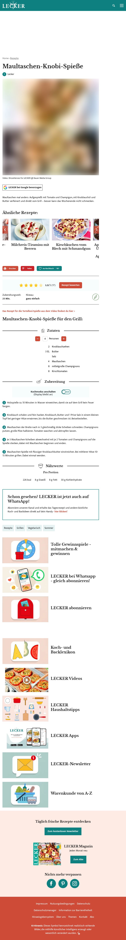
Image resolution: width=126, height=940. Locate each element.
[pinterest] (63, 883)
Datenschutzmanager (45, 910)
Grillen (20, 528)
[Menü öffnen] (122, 5)
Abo (92, 917)
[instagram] (74, 883)
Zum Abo (78, 859)
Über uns (61, 917)
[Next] (96, 230)
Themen (72, 917)
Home (5, 58)
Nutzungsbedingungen (62, 904)
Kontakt (83, 917)
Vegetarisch (34, 528)
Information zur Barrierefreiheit (75, 910)
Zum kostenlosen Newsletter (63, 831)
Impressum (42, 904)
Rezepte (14, 58)
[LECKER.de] (13, 5)
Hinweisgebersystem (43, 917)
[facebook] (51, 883)
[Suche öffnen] (113, 5)
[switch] (66, 392)
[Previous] (5, 230)
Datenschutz (83, 904)
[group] (50, 241)
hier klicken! (61, 512)
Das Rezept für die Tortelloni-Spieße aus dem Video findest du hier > (38, 311)
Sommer (49, 528)
